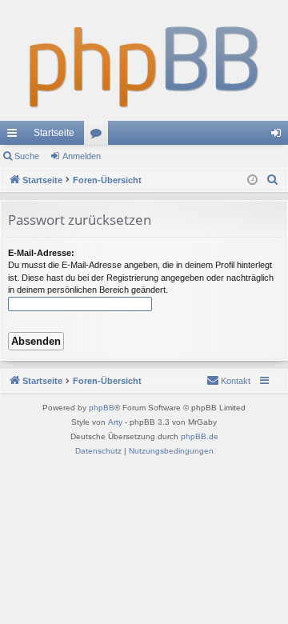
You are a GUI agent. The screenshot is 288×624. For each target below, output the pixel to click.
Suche (26, 156)
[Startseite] (144, 60)
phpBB (101, 407)
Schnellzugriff (15, 136)
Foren (99, 136)
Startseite (54, 132)
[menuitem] (273, 180)
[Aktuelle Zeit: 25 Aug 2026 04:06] (252, 180)
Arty (115, 422)
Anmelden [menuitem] (279, 136)
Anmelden (81, 156)
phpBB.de (199, 436)
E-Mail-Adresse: (41, 253)
